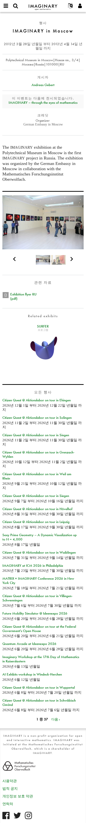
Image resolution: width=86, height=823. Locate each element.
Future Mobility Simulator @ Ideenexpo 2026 (34, 613)
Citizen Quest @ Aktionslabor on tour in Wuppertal (38, 687)
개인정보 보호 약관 (17, 796)
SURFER (43, 326)
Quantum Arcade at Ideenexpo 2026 (29, 644)
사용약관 (9, 781)
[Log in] (80, 6)
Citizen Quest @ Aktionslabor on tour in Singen (35, 435)
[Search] (15, 6)
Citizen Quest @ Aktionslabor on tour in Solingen (37, 417)
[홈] (43, 5)
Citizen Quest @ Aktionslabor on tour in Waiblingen (39, 552)
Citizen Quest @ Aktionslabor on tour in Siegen (35, 496)
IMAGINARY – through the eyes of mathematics (43, 102)
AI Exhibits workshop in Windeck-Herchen (32, 674)
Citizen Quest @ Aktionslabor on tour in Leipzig (36, 522)
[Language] (70, 6)
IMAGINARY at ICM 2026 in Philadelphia (32, 565)
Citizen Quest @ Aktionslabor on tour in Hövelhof (37, 509)
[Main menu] (6, 6)
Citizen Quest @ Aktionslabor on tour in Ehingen (36, 400)
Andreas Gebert (43, 85)
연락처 (7, 804)
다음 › (55, 719)
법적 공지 (10, 788)
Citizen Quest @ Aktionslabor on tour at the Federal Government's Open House (39, 628)
